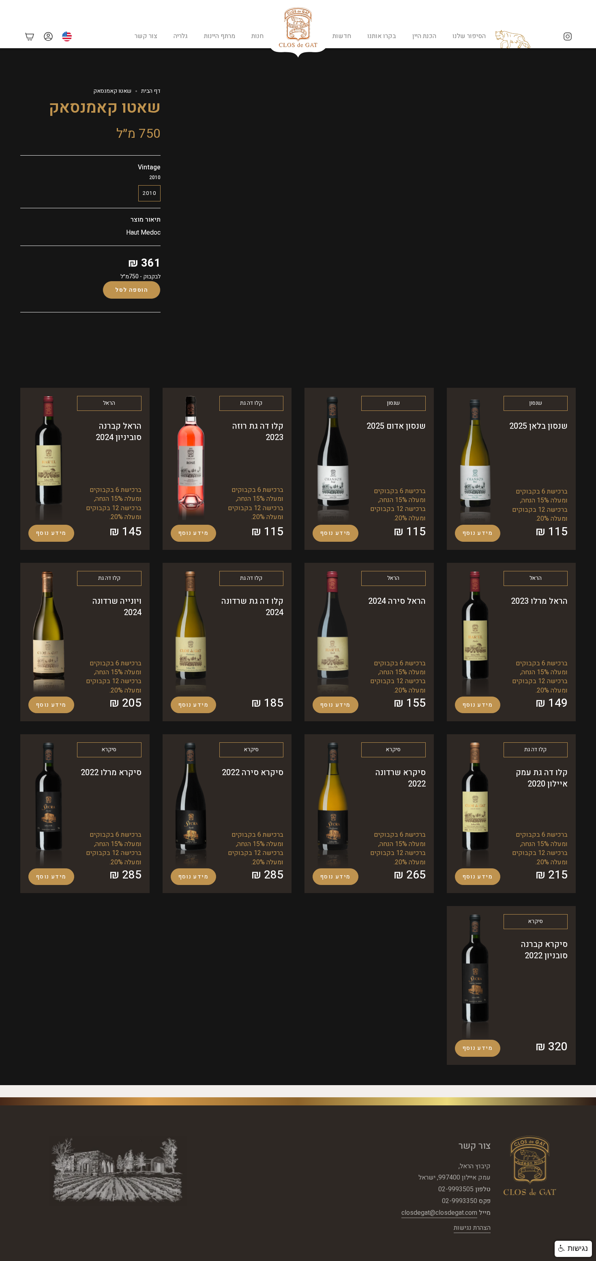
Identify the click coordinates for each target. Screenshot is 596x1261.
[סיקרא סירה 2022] (191, 804)
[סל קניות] (29, 36)
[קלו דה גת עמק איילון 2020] (475, 804)
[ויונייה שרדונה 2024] (48, 633)
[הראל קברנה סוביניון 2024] (48, 459)
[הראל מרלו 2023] (475, 633)
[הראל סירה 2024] (333, 633)
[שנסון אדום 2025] (333, 459)
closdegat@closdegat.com (439, 1213)
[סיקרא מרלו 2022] (48, 804)
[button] (573, 1249)
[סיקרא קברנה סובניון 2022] (475, 976)
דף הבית (151, 91)
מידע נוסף (478, 533)
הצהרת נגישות (472, 1228)
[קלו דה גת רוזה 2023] (191, 459)
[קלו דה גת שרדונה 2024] (191, 633)
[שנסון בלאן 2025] (475, 460)
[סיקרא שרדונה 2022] (333, 804)
